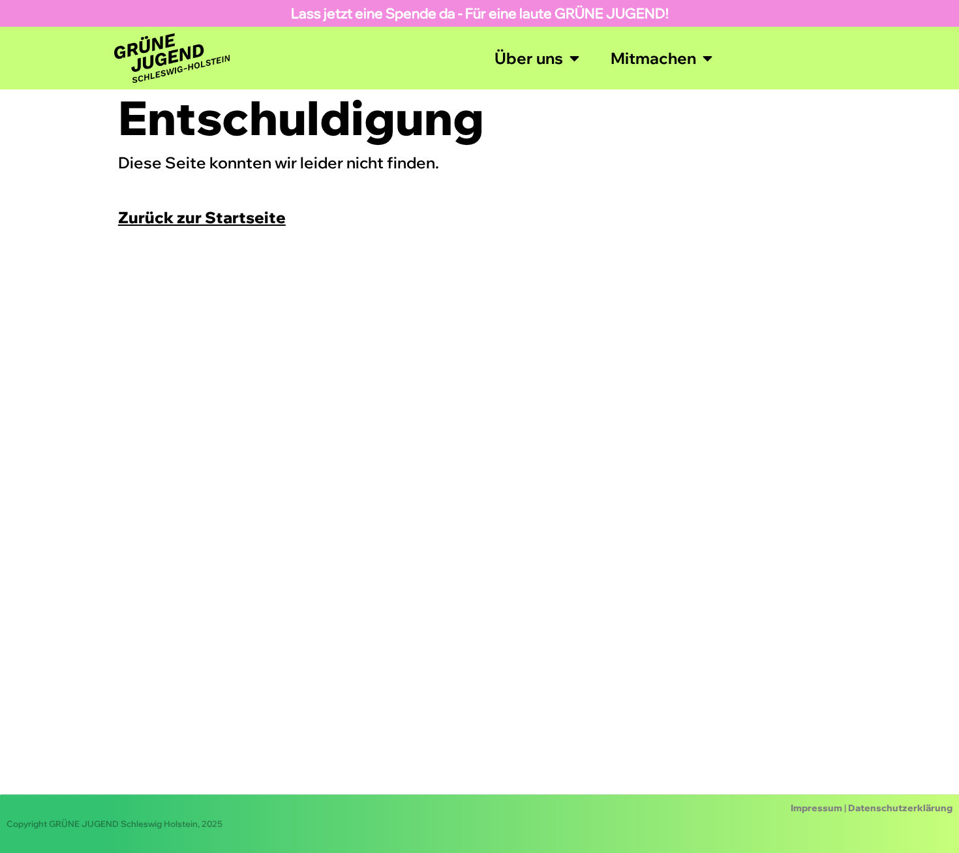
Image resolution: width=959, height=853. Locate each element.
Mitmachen (653, 58)
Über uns (529, 58)
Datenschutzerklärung (900, 808)
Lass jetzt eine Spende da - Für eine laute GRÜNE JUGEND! (480, 13)
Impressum (816, 808)
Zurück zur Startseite (202, 217)
